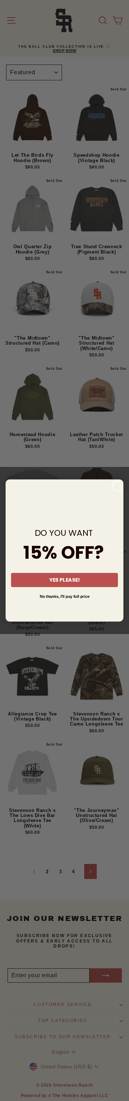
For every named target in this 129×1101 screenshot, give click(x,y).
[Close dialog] (117, 486)
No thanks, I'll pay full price (65, 596)
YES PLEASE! (64, 580)
